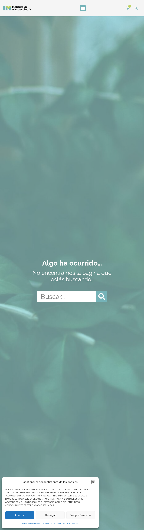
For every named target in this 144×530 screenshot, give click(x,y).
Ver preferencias (80, 515)
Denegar (50, 515)
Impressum (72, 523)
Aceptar (20, 515)
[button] (93, 482)
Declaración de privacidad (53, 523)
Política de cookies (31, 523)
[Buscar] (101, 296)
